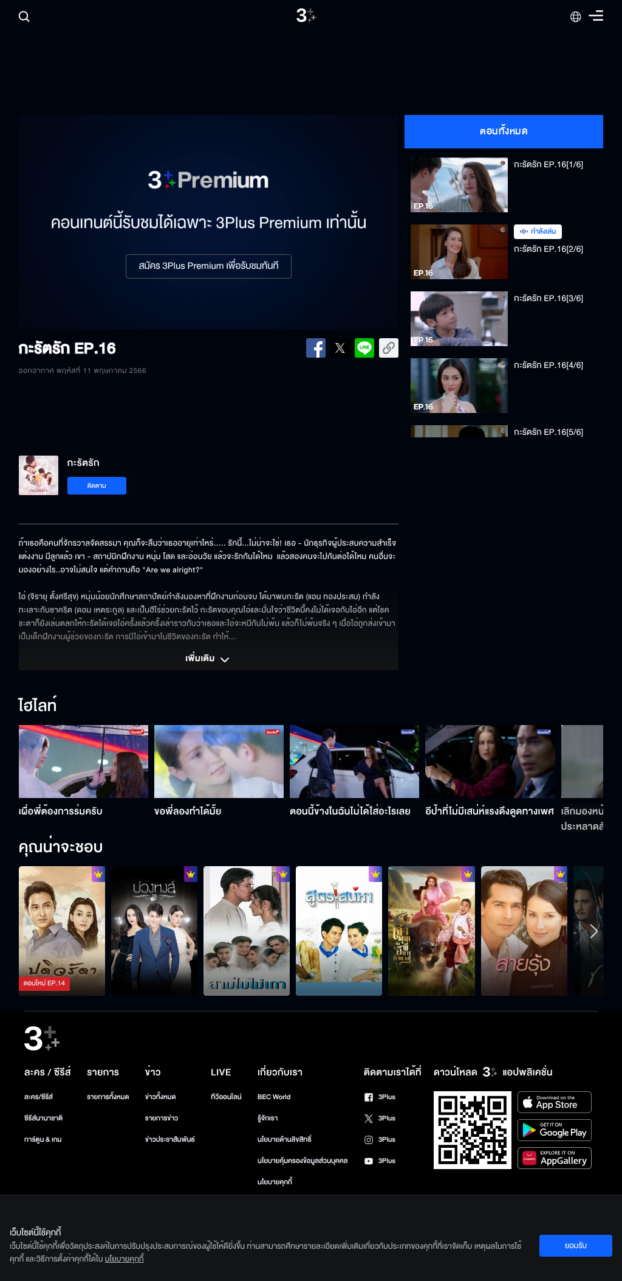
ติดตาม (96, 486)
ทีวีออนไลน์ (226, 1097)
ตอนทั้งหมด (504, 131)
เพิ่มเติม (201, 659)
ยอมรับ (576, 1246)
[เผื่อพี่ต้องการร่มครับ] (83, 761)
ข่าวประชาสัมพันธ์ (170, 1139)
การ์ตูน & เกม (43, 1139)
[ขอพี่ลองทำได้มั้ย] (219, 761)
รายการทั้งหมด (108, 1097)
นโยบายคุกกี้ (275, 1182)
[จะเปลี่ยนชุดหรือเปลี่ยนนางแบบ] (154, 931)
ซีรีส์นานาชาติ (43, 1118)
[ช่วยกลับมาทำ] (339, 931)
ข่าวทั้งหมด (160, 1097)
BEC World (274, 1097)
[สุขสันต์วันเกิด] (246, 931)
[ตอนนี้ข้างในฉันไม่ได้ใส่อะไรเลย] (354, 761)
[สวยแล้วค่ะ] (524, 931)
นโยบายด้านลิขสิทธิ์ (285, 1139)
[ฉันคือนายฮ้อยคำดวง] (431, 931)
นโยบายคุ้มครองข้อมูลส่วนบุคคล (303, 1161)
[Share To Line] (364, 348)
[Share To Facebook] (316, 348)
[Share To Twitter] (340, 348)
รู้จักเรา (268, 1118)
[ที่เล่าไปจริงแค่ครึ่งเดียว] (62, 931)
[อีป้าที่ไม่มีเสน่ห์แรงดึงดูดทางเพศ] (490, 761)
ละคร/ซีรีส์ (38, 1097)
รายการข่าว (161, 1118)
